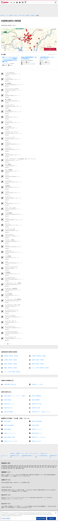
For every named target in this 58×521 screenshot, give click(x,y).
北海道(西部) (10, 465)
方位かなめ (49, 497)
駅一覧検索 (5, 476)
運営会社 (12, 453)
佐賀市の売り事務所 (8, 411)
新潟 (49, 465)
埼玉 (38, 465)
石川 (54, 465)
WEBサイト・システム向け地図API (24, 506)
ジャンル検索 (9, 15)
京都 (24, 467)
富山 (51, 465)
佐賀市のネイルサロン (37, 441)
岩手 (17, 465)
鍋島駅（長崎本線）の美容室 (10, 367)
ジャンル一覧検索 (12, 476)
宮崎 (17, 468)
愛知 (14, 467)
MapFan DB (51, 506)
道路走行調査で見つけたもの (44, 489)
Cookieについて (43, 453)
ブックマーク (20, 476)
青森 (15, 465)
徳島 (48, 467)
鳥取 (35, 467)
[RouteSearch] (14, 2)
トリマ (44, 497)
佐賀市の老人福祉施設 (9, 425)
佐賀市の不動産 (35, 425)
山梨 (4, 467)
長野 (6, 467)
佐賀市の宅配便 (7, 429)
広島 (43, 467)
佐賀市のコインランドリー (10, 433)
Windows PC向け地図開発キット (40, 506)
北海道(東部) (4, 465)
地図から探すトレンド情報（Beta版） (16, 489)
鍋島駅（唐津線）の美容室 (38, 363)
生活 (15, 15)
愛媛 (53, 467)
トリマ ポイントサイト (18, 498)
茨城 (30, 465)
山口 (46, 467)
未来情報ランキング (39, 474)
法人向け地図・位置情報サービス (8, 506)
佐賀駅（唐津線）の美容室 (38, 359)
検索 (2, 474)
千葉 (40, 465)
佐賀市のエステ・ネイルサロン (39, 437)
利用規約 (18, 453)
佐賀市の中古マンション (9, 403)
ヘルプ (22, 453)
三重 (17, 467)
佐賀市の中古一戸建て (37, 403)
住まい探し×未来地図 (20, 474)
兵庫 (27, 467)
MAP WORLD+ (11, 507)
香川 (51, 467)
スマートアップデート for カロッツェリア (20, 497)
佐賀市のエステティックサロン (11, 441)
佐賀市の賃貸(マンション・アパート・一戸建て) (14, 395)
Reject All (51, 518)
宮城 (20, 465)
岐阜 (9, 467)
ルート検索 (6, 474)
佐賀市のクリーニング (37, 429)
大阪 (22, 467)
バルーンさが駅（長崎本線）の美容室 (40, 367)
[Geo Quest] (25, 2)
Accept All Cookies (41, 518)
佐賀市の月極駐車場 (36, 395)
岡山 (41, 467)
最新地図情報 (4, 489)
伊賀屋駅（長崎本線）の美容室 (11, 355)
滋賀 (19, 467)
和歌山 (32, 467)
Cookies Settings (5, 518)
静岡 (12, 467)
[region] (29, 39)
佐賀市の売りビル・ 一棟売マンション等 (41, 411)
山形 (25, 465)
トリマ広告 (17, 507)
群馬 (35, 465)
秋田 (22, 465)
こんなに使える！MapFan (31, 489)
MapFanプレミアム (5, 497)
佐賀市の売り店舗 (36, 407)
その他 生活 (21, 15)
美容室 (27, 15)
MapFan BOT (40, 497)
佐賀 (6, 468)
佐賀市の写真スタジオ (37, 433)
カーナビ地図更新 (13, 491)
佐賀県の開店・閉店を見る (10, 384)
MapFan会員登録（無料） (7, 482)
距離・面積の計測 (30, 474)
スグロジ (30, 507)
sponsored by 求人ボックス (52, 54)
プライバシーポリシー (34, 453)
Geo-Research (24, 507)
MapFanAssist (33, 497)
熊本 (12, 468)
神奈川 (45, 465)
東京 (43, 465)
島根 (38, 467)
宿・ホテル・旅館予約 (22, 491)
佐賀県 (32, 15)
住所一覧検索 (47, 474)
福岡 (4, 468)
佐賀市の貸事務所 (36, 399)
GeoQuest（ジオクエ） (6, 498)
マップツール (12, 474)
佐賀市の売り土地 (8, 407)
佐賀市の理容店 (7, 421)
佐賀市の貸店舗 (7, 399)
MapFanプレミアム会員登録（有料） (22, 482)
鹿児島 (19, 468)
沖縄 (23, 468)
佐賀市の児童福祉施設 (37, 421)
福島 (28, 465)
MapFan (2, 15)
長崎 (9, 468)
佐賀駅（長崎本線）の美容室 (10, 363)
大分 (14, 468)
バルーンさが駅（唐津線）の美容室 (12, 371)
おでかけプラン (26, 476)
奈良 (29, 467)
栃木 (33, 465)
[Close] (55, 513)
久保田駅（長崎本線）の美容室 (39, 355)
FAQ (27, 453)
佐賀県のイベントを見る (37, 384)
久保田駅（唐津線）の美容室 (10, 359)
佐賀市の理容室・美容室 (9, 437)
